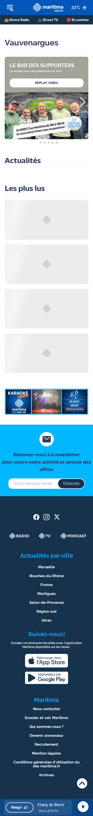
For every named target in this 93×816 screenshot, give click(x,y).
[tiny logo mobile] (48, 7)
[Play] (83, 806)
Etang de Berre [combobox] (50, 804)
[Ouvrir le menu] (16, 8)
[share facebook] (36, 517)
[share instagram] (46, 517)
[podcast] (74, 536)
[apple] (46, 660)
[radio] (19, 536)
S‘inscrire (71, 483)
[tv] (45, 536)
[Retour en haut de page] (82, 783)
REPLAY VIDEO (46, 83)
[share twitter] (56, 517)
